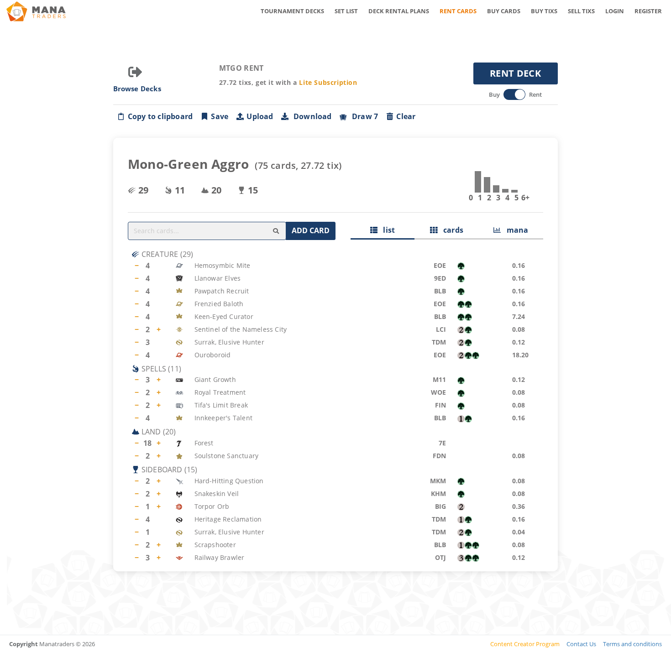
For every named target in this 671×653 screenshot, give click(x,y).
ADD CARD (311, 230)
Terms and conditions (632, 644)
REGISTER (648, 11)
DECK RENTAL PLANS (398, 11)
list (386, 230)
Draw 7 (363, 116)
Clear (405, 116)
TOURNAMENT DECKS (292, 11)
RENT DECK (515, 73)
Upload (259, 116)
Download (311, 116)
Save (219, 116)
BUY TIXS (544, 11)
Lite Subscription (328, 82)
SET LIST (346, 11)
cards (450, 230)
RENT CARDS (458, 11)
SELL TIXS (581, 11)
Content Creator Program (525, 644)
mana (514, 230)
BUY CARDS (503, 11)
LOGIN (614, 11)
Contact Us (581, 644)
